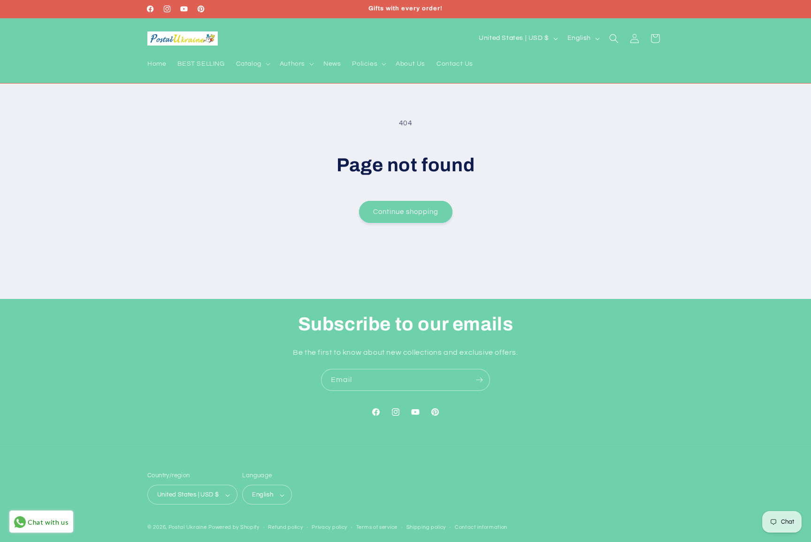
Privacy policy (329, 527)
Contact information (481, 527)
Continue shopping (405, 211)
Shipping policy (426, 527)
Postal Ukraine (187, 527)
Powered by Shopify (234, 527)
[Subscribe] (479, 380)
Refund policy (285, 527)
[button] (252, 64)
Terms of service (377, 527)
